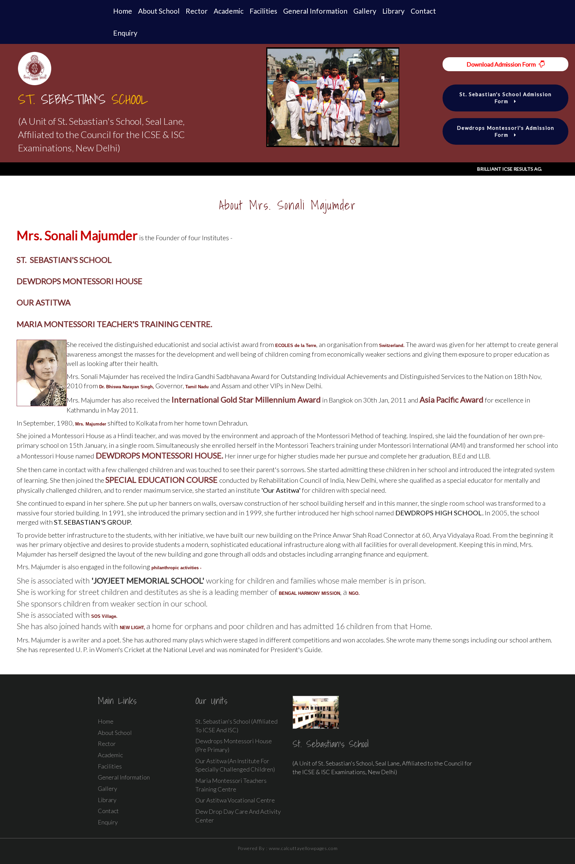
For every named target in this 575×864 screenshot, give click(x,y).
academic (229, 11)
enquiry (125, 33)
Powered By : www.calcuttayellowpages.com (288, 848)
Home (122, 11)
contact (423, 11)
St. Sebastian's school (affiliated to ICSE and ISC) (236, 726)
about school (159, 11)
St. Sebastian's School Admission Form (506, 97)
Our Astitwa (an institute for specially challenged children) (235, 765)
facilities (263, 11)
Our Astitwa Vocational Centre (235, 800)
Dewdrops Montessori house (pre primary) (233, 745)
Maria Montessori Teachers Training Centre (231, 785)
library (393, 11)
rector (197, 11)
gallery (364, 11)
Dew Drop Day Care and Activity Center (238, 816)
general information (315, 11)
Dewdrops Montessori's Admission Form (505, 131)
